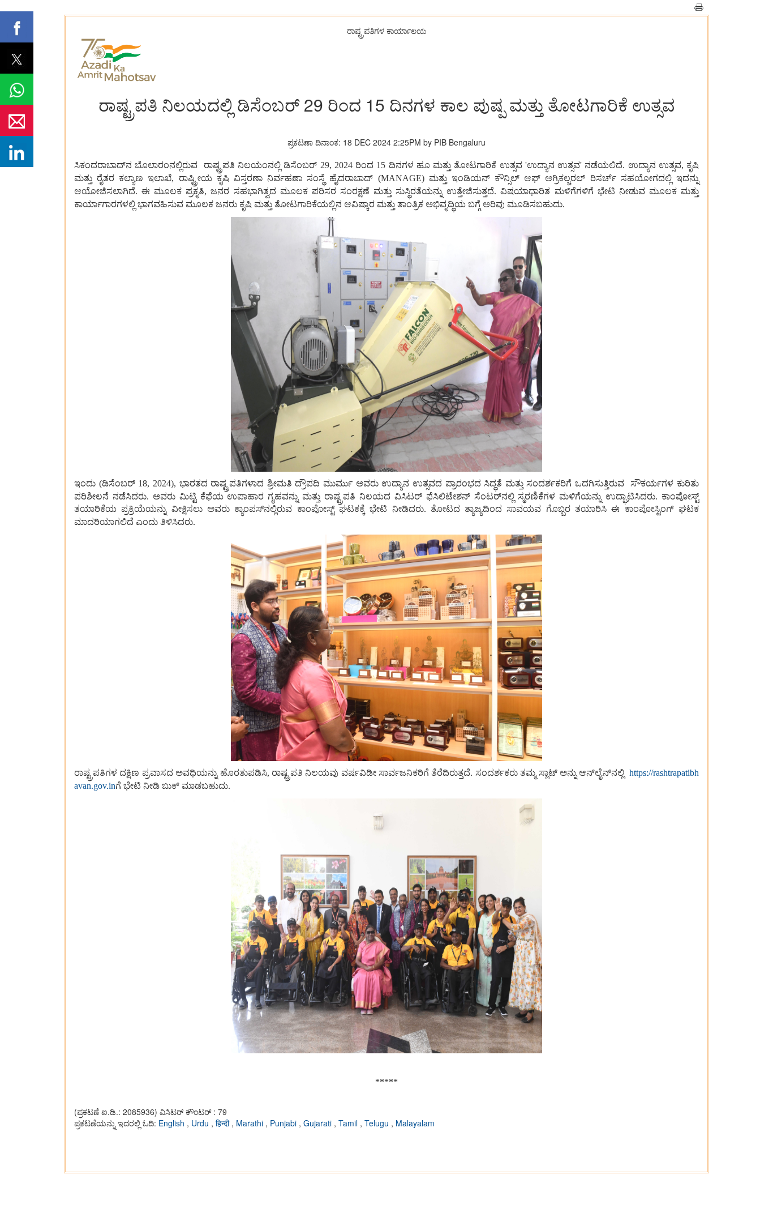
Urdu (201, 1123)
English (172, 1123)
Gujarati (318, 1123)
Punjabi (284, 1123)
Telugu (377, 1123)
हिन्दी (223, 1123)
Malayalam (415, 1123)
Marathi (250, 1123)
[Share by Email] (16, 120)
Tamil (349, 1123)
